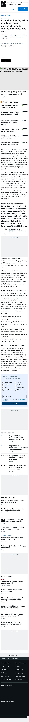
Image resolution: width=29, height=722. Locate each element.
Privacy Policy (21, 399)
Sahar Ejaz (4, 46)
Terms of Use (8, 400)
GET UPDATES (14, 403)
